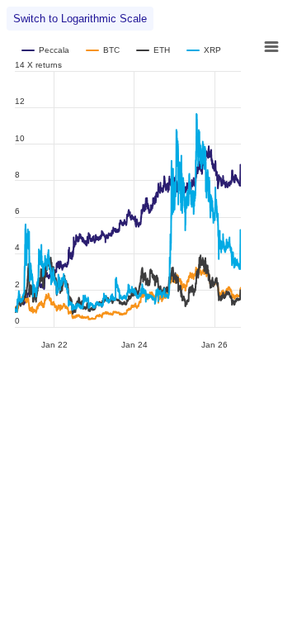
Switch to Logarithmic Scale (80, 18)
